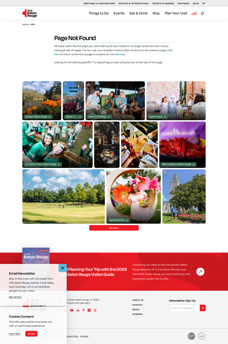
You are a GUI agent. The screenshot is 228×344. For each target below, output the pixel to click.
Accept (31, 333)
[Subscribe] (203, 308)
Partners (184, 3)
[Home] (30, 13)
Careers (137, 314)
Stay (156, 13)
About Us (137, 300)
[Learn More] (200, 272)
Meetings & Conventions (99, 3)
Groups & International (133, 3)
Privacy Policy (72, 336)
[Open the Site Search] (202, 13)
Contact (137, 304)
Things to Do (99, 13)
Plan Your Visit (176, 13)
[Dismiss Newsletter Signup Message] (63, 268)
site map (120, 54)
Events (119, 13)
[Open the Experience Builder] (194, 13)
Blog (196, 3)
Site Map (84, 336)
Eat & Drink (139, 13)
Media (136, 309)
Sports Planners (163, 3)
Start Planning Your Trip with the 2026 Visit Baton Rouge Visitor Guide (93, 272)
